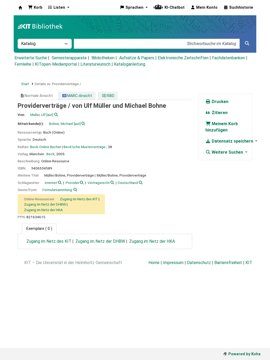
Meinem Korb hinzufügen (221, 127)
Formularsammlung (57, 190)
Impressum (173, 262)
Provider (72, 183)
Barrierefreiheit (228, 262)
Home (154, 262)
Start (25, 84)
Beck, (50, 154)
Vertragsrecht (99, 183)
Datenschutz (199, 262)
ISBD (110, 96)
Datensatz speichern (232, 141)
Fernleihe (23, 64)
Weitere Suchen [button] (227, 152)
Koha (20, 7)
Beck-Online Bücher (45, 147)
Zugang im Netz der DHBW (45, 204)
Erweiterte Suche (31, 57)
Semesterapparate (69, 57)
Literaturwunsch (95, 64)
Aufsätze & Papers (136, 57)
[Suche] (247, 43)
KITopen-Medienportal (56, 64)
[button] (35, 8)
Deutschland (128, 183)
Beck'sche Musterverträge (84, 147)
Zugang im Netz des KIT (79, 199)
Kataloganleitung (129, 64)
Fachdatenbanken (228, 57)
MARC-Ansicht (79, 96)
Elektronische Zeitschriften (183, 57)
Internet (51, 183)
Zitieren (219, 112)
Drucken (219, 101)
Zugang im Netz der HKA (43, 210)
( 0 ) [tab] (39, 228)
